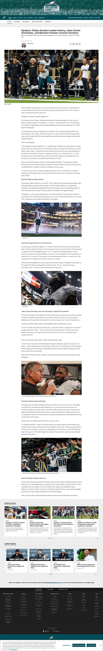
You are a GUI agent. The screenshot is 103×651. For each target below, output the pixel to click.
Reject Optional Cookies (78, 645)
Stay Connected (54, 601)
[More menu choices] (46, 17)
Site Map (54, 596)
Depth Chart (96, 600)
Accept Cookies (91, 645)
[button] (49, 538)
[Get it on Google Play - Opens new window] (56, 632)
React (83, 607)
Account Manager (38, 596)
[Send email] (76, 44)
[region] (51, 645)
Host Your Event (23, 612)
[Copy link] (79, 44)
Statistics (97, 611)
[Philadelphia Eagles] (51, 638)
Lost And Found (24, 607)
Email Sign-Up (8, 602)
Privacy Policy (8, 618)
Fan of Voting (8, 608)
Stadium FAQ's (24, 609)
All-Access (84, 602)
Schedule (39, 618)
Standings (97, 613)
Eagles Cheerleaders (54, 606)
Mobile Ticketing (38, 602)
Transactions (96, 616)
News (69, 593)
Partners (96, 608)
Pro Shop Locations (54, 603)
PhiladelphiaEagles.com (53, 582)
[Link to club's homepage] (4, 17)
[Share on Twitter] (73, 44)
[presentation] (98, 538)
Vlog (84, 605)
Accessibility (8, 596)
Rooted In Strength (8, 616)
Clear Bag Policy (23, 605)
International (54, 598)
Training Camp (70, 608)
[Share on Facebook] (70, 44)
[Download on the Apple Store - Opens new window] (46, 631)
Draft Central (69, 596)
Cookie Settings (66, 645)
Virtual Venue (23, 598)
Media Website (54, 612)
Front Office (96, 606)
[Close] (100, 645)
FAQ (8, 611)
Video (83, 593)
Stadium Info (23, 596)
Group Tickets (39, 608)
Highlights (84, 596)
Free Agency (69, 598)
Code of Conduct (23, 614)
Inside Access (83, 609)
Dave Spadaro (30, 43)
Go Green (8, 613)
